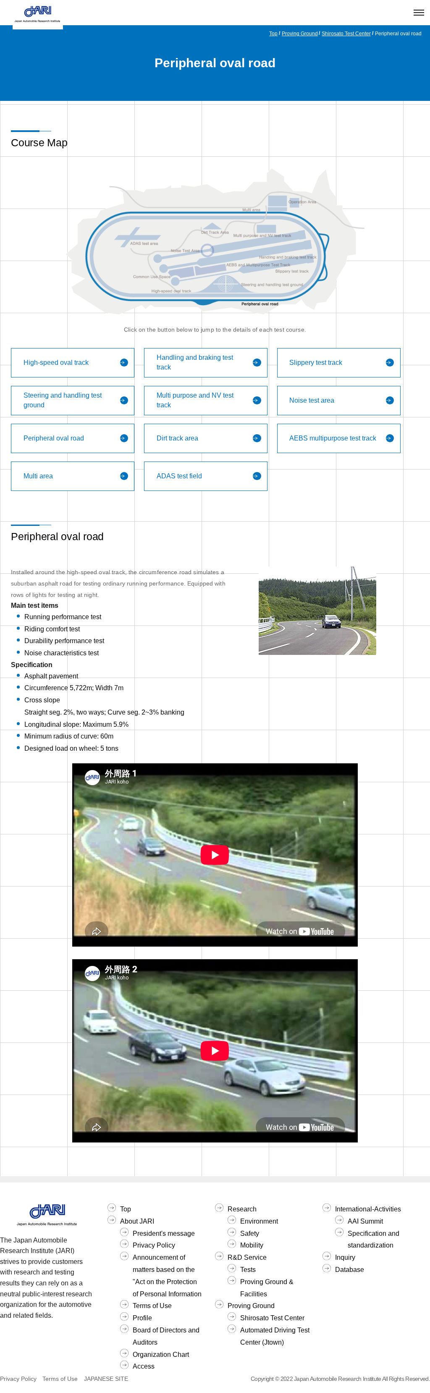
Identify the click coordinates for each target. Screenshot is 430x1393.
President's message (164, 1233)
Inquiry (345, 1257)
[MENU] (419, 13)
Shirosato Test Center (346, 34)
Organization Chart (161, 1354)
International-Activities (368, 1209)
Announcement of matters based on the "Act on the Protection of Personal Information (167, 1275)
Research (242, 1209)
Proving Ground (300, 34)
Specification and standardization (373, 1239)
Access (144, 1366)
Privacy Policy (154, 1245)
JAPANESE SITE (106, 1378)
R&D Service (247, 1257)
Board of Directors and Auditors (166, 1336)
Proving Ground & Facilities (267, 1288)
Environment (259, 1221)
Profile (142, 1318)
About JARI (137, 1221)
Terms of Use (152, 1305)
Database (349, 1269)
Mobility (251, 1245)
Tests (248, 1269)
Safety (249, 1233)
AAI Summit (365, 1221)
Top (273, 34)
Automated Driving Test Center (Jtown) (274, 1336)
